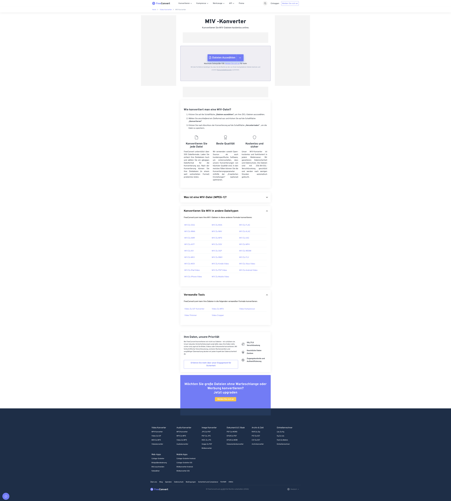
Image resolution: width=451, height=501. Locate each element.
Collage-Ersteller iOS (184, 463)
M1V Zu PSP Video (219, 270)
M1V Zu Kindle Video (220, 264)
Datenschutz (178, 482)
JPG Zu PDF (206, 432)
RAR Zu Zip (256, 432)
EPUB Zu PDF (232, 436)
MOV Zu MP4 (156, 440)
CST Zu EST (256, 440)
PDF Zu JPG (206, 436)
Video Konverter (166, 10)
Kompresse (201, 3)
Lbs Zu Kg (280, 432)
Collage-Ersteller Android (186, 459)
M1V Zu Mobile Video (220, 277)
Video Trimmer (190, 315)
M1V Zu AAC (244, 238)
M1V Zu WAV (217, 231)
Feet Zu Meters (282, 440)
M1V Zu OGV (217, 244)
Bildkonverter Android (185, 467)
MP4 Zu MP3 (181, 436)
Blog (161, 482)
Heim (154, 10)
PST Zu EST (256, 436)
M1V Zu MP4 (244, 244)
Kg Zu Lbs (280, 436)
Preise (241, 3)
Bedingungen (191, 482)
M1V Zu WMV (217, 257)
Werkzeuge (217, 3)
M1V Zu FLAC (244, 225)
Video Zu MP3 (218, 309)
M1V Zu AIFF (189, 244)
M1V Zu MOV (189, 264)
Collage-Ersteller (158, 459)
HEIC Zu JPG (206, 440)
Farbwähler (156, 471)
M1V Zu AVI (189, 251)
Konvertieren (184, 3)
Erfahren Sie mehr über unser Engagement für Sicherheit (211, 364)
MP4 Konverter (157, 432)
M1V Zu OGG (189, 225)
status (231, 482)
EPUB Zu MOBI (232, 440)
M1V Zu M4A (217, 225)
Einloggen (275, 3)
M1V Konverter (180, 10)
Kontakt (223, 482)
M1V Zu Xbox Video (247, 264)
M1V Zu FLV (244, 257)
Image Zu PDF (207, 444)
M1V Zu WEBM (245, 251)
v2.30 (223, 489)
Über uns (153, 482)
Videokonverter (157, 444)
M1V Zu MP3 (217, 238)
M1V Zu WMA (189, 231)
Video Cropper (218, 315)
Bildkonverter (207, 448)
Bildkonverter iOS (183, 471)
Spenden (168, 482)
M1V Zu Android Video (248, 270)
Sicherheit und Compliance (208, 482)
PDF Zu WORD (232, 432)
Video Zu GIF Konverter (194, 309)
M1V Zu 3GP (217, 251)
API (230, 3)
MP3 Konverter (182, 432)
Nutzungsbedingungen (224, 70)
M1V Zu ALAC (244, 231)
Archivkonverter (258, 444)
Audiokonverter (182, 444)
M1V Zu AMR (189, 238)
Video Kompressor (247, 309)
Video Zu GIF (156, 436)
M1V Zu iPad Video (192, 270)
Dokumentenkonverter (235, 444)
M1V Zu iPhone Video (193, 277)
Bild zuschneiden (158, 467)
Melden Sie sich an (290, 3)
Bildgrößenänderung (159, 463)
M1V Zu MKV (189, 257)
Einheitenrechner (283, 444)
